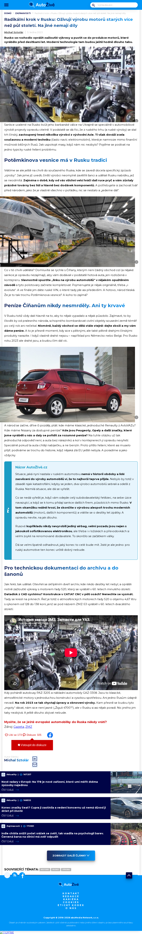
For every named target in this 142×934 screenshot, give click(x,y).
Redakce (71, 896)
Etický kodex (71, 905)
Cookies (71, 902)
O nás (71, 908)
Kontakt (71, 893)
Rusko (56, 869)
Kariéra (71, 899)
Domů (7, 13)
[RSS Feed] (14, 875)
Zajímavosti (23, 13)
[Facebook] (21, 875)
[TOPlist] (7, 932)
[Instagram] (7, 875)
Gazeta (18, 727)
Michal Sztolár (13, 32)
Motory (45, 869)
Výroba (66, 869)
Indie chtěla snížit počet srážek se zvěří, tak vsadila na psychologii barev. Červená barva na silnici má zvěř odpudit (52, 835)
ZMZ (28, 727)
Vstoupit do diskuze (33, 745)
